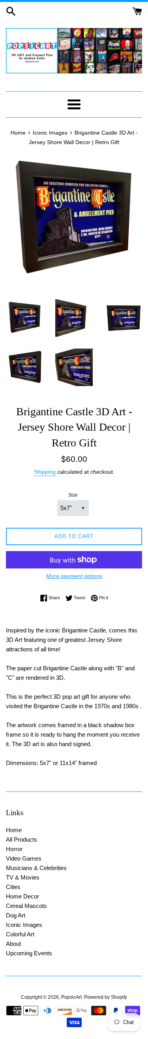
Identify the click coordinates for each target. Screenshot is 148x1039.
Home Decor (22, 896)
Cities (13, 886)
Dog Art (15, 915)
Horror (14, 849)
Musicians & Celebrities (36, 868)
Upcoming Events (29, 953)
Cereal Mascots (26, 905)
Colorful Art (20, 934)
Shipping (45, 472)
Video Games (23, 858)
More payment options (74, 576)
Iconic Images (24, 924)
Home (14, 830)
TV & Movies (22, 877)
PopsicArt (71, 997)
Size (73, 495)
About (13, 943)
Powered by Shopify (105, 997)
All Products (21, 839)
